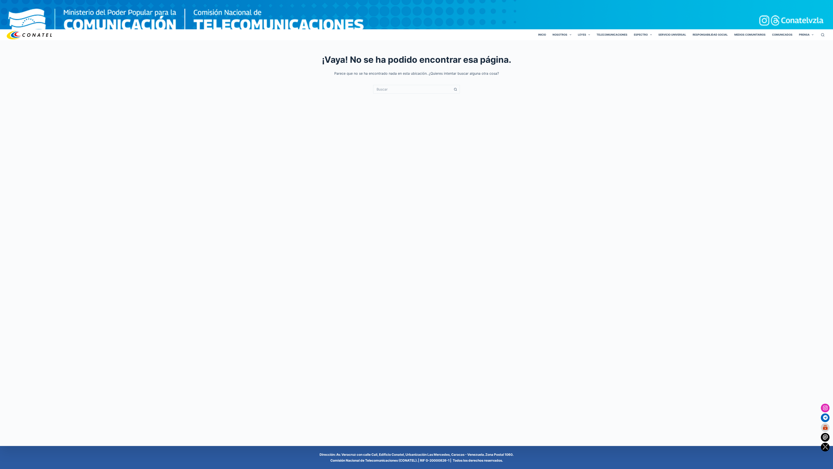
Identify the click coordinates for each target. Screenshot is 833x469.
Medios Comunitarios (750, 34)
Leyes (582, 34)
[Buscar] (822, 34)
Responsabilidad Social (710, 34)
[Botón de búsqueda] (455, 89)
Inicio (542, 34)
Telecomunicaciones (612, 34)
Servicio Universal (672, 34)
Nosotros (560, 34)
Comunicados (782, 34)
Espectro (641, 34)
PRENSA (804, 34)
